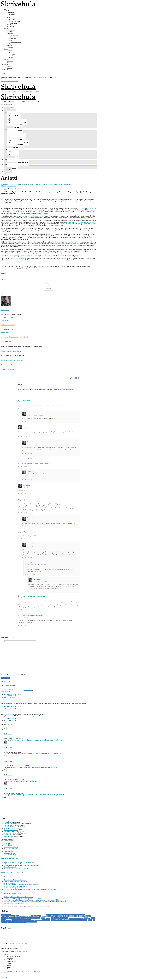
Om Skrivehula (7, 11)
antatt (62, 184)
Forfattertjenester (11, 30)
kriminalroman (63, 918)
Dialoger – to (8, 834)
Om (6, 906)
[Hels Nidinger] (5, 691)
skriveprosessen (74, 920)
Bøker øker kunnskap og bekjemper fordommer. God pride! (21, 885)
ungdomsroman (20, 922)
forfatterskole (10, 918)
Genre (12, 57)
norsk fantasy (8, 920)
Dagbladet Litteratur (14, 872)
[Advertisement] (9, 806)
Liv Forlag (14, 714)
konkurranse (48, 918)
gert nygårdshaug (20, 918)
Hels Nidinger (28, 690)
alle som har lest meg (19, 259)
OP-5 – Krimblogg (9, 851)
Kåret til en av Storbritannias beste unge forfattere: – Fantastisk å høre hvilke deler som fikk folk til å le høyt (36, 900)
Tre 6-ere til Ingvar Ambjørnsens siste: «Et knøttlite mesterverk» (22, 898)
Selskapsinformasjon (15, 21)
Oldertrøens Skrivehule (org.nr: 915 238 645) (37, 906)
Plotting (12, 56)
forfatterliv (3, 918)
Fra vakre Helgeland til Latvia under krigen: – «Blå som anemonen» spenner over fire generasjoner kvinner (35, 902)
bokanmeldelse (53, 915)
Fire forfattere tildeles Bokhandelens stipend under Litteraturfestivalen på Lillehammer (30, 889)
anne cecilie (34, 415)
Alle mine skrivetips (11, 961)
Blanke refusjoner (71, 222)
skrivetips (83, 920)
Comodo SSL (4, 977)
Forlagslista (10, 33)
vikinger (35, 922)
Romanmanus (53, 184)
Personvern (15, 906)
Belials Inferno (21, 704)
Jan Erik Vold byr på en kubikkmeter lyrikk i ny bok (19, 862)
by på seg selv (76, 243)
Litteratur (45, 184)
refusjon (48, 920)
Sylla (33, 444)
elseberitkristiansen (36, 473)
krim (57, 918)
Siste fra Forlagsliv (13, 893)
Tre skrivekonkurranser (11, 830)
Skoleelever (9, 31)
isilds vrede (43, 918)
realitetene (54, 242)
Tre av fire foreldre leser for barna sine (15, 880)
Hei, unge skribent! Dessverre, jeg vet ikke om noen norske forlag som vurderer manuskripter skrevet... (34, 795)
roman (52, 920)
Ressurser (6, 28)
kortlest (53, 918)
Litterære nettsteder (10, 833)
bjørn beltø (44, 916)
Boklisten (9, 876)
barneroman (25, 916)
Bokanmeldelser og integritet (13, 62)
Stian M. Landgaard (9, 853)
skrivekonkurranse (61, 920)
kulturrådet (77, 918)
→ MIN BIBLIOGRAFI (10, 685)
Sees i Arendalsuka (9, 883)
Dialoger (12, 52)
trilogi (6, 922)
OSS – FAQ (6, 69)
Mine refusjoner (10, 26)
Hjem (5, 9)
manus (89, 918)
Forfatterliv (6, 64)
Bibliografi (13, 14)
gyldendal (30, 918)
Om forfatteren (10, 12)
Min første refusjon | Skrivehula (33, 615)
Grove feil (13, 54)
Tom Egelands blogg (10, 855)
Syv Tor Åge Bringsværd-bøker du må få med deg (18, 897)
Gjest (33, 546)
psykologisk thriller (38, 920)
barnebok (67, 184)
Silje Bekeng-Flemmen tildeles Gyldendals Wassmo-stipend (21, 865)
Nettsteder (9, 45)
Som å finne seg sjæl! (10, 867)
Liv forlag (34, 256)
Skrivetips (6, 49)
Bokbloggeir (7, 844)
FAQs (9, 906)
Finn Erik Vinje (8, 845)
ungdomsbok (11, 922)
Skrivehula (18, 86)
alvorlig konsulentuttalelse (33, 216)
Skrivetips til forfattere (8, 959)
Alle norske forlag (14, 35)
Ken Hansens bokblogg (11, 848)
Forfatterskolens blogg (11, 847)
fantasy (88, 916)
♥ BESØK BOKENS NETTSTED (12, 694)
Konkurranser (10, 47)
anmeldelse (6, 915)
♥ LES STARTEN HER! (10, 696)
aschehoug (15, 916)
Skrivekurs (9, 40)
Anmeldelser (6, 59)
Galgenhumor (10, 24)
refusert (44, 920)
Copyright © (4, 972)
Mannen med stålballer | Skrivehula (34, 596)
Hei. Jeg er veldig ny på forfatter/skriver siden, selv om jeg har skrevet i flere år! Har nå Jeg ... (31, 767)
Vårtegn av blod (6, 364)
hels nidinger (37, 918)
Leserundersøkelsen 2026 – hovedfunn (15, 881)
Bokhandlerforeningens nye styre (14, 888)
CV (11, 16)
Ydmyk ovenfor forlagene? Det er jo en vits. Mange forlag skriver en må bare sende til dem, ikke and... (33, 740)
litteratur (81, 918)
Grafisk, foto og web (11, 38)
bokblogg (65, 915)
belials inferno (36, 916)
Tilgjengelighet (14, 23)
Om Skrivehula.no (11, 18)
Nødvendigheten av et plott (12, 824)
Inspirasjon (38, 184)
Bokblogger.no (5, 923)
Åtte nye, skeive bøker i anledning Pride (15, 903)
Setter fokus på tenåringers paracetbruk (16, 868)
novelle (14, 920)
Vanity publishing (14, 37)
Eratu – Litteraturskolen (16, 42)
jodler (33, 520)
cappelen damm (77, 915)
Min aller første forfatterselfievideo (13, 355)
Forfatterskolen (14, 43)
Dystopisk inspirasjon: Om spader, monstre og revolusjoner (21, 346)
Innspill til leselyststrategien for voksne (15, 886)
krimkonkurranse (72, 918)
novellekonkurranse (24, 920)
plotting (32, 920)
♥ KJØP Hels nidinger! (10, 697)
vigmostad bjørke (30, 922)
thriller (90, 920)
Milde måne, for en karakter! (12, 864)
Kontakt (13, 19)
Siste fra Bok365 (11, 858)
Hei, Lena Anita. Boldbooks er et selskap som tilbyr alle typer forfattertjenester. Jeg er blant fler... (32, 754)
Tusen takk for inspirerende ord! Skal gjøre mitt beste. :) (20, 781)
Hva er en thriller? (9, 827)
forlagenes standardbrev (86, 222)
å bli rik (29, 242)
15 (59, 184)
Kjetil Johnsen (8, 850)
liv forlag (86, 918)
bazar (30, 916)
